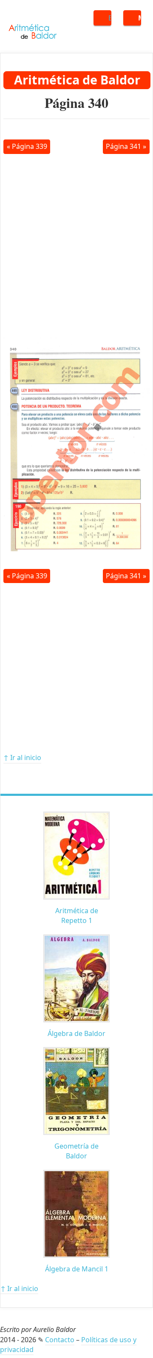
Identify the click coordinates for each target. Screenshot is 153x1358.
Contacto (59, 1339)
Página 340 (76, 103)
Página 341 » (126, 146)
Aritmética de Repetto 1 (76, 915)
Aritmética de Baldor (77, 79)
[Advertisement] (76, 244)
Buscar (109, 18)
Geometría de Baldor (76, 1151)
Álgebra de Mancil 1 (76, 1269)
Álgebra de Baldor (76, 1033)
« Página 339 (27, 146)
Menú (139, 18)
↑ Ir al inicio (22, 757)
